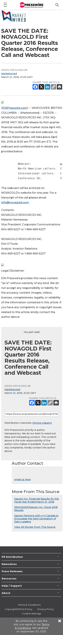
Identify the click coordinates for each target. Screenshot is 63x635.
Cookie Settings (31, 613)
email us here (22, 479)
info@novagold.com (15, 202)
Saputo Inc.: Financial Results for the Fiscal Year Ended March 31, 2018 (36, 500)
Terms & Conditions (29, 604)
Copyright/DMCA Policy (18, 609)
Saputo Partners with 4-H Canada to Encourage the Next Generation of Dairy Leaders (36, 518)
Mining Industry (42, 422)
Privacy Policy (45, 609)
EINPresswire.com (14, 108)
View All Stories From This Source (34, 527)
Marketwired (9, 73)
